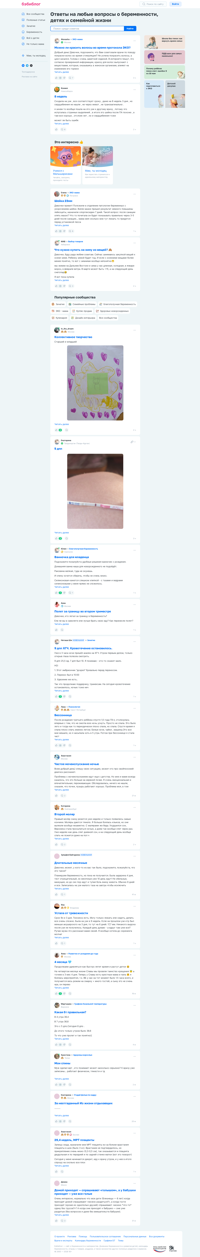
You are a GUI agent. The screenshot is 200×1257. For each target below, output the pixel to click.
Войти (175, 4)
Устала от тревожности (71, 913)
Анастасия (66, 756)
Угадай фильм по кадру (85, 1141)
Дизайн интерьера (85, 317)
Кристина (65, 1055)
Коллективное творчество (73, 337)
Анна (63, 603)
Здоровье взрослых (82, 1055)
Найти (130, 28)
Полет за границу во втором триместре (82, 611)
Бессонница (63, 715)
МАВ (63, 241)
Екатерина (66, 440)
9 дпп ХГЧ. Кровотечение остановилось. (83, 648)
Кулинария (61, 317)
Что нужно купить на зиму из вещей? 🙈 (83, 249)
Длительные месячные (70, 863)
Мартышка (66, 1004)
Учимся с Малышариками (63, 172)
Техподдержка (28, 72)
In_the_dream (67, 328)
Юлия (63, 549)
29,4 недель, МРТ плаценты (74, 1241)
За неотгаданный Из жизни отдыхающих (83, 1149)
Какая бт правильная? (70, 1012)
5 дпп (58, 448)
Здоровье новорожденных (114, 311)
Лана (63, 707)
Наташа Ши (66, 640)
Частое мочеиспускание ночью (76, 764)
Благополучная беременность (83, 549)
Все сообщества (108, 317)
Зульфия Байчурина (70, 855)
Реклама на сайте (29, 76)
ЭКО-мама (77, 39)
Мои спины (62, 1063)
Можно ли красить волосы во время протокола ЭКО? (92, 47)
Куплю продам (84, 311)
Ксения (64, 88)
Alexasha (65, 39)
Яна (62, 905)
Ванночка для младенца (71, 557)
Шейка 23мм (63, 201)
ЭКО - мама (62, 311)
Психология (74, 707)
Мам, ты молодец (96, 170)
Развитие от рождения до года (83, 953)
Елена (64, 192)
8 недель (60, 96)
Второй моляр (64, 814)
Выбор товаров (75, 241)
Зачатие (91, 640)
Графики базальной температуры (90, 1004)
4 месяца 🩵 (62, 962)
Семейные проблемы (84, 304)
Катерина (65, 806)
